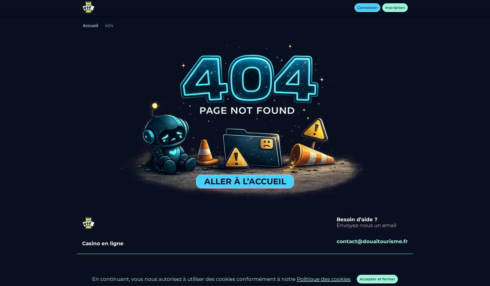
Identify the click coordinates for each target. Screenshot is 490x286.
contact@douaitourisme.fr (372, 241)
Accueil (90, 25)
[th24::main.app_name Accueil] (88, 8)
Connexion (367, 7)
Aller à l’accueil (245, 181)
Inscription (395, 7)
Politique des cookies (324, 279)
